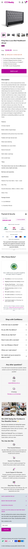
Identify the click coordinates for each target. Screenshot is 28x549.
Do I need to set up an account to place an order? (10, 356)
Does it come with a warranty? (10, 340)
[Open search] (19, 2)
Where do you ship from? (8, 335)
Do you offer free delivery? (9, 330)
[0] (25, 2)
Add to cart (14, 71)
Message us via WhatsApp (14, 394)
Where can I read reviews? (9, 350)
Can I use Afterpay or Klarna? (9, 345)
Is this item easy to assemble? (9, 325)
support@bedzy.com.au (14, 383)
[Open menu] (2, 2)
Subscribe (6, 529)
